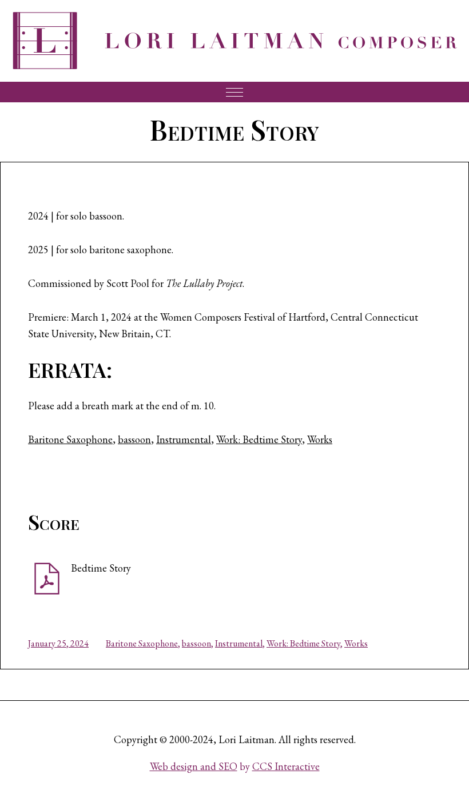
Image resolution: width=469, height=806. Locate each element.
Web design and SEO (193, 766)
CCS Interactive (286, 766)
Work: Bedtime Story (259, 439)
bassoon (134, 439)
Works (319, 439)
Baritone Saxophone (70, 439)
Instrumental (183, 439)
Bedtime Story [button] (101, 567)
